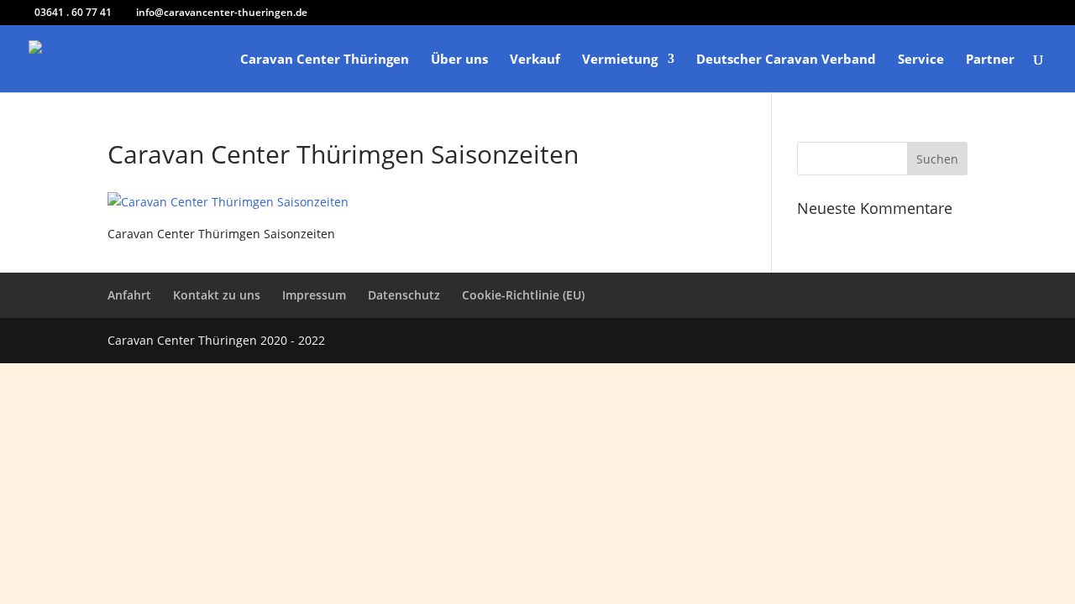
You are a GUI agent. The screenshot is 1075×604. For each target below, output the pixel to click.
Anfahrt (129, 295)
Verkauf (535, 60)
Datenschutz (404, 295)
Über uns (459, 60)
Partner (990, 60)
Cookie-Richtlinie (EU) (523, 295)
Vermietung (620, 60)
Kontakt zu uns (216, 295)
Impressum (314, 295)
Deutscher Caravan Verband (786, 60)
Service (921, 60)
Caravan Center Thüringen (324, 60)
